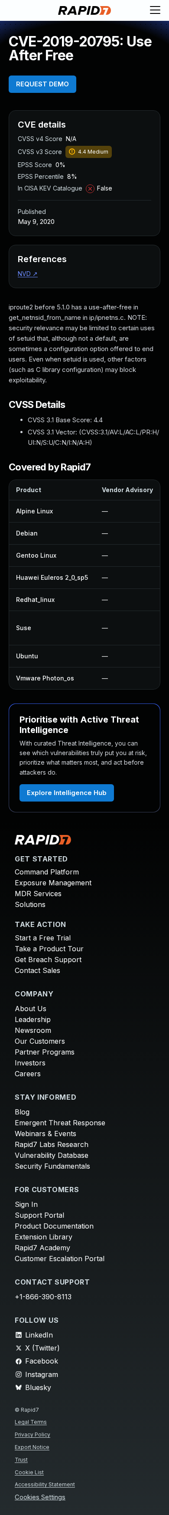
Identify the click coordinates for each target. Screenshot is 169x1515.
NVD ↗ (28, 273)
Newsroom (33, 1030)
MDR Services (38, 893)
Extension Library (43, 1236)
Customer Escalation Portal (59, 1258)
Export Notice (32, 1447)
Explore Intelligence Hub (67, 793)
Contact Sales (37, 970)
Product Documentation (54, 1226)
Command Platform (47, 872)
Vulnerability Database (51, 1155)
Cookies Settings (40, 1497)
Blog (22, 1111)
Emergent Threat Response (60, 1122)
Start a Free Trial (43, 937)
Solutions (30, 904)
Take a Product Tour (49, 948)
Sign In (26, 1204)
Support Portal (39, 1215)
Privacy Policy (32, 1434)
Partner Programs (45, 1052)
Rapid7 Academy (42, 1247)
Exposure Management (53, 882)
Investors (30, 1062)
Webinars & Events (45, 1133)
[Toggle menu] (155, 10)
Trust (21, 1459)
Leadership (33, 1019)
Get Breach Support (48, 959)
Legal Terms (31, 1422)
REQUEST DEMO (42, 84)
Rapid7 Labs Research (51, 1144)
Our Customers (40, 1041)
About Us (30, 1008)
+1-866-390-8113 (43, 1296)
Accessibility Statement (45, 1484)
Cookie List (29, 1472)
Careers (28, 1073)
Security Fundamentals (52, 1166)
